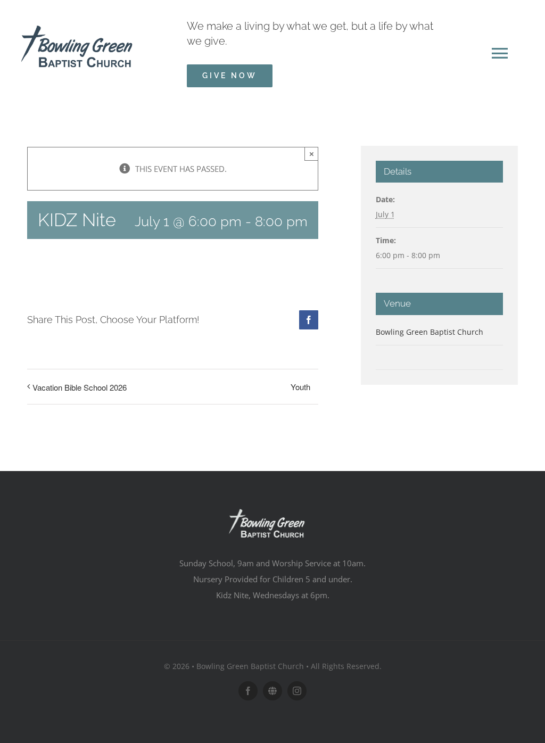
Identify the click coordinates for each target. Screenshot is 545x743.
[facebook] (248, 690)
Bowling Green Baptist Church (429, 332)
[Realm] (272, 690)
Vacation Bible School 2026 (79, 387)
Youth (300, 386)
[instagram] (297, 690)
